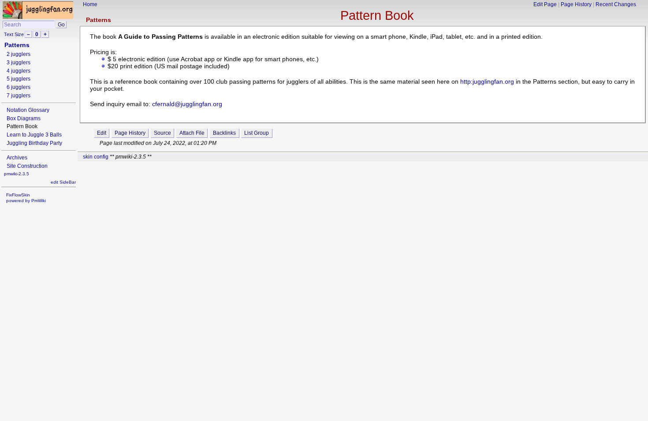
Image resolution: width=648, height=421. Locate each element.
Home (90, 4)
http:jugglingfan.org (487, 81)
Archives (17, 158)
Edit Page (545, 4)
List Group (256, 133)
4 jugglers (18, 71)
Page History (576, 4)
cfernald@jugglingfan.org (187, 103)
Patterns (98, 19)
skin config (95, 157)
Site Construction (27, 166)
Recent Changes (616, 4)
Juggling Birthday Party (34, 143)
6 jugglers (18, 87)
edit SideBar (63, 182)
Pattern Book (377, 15)
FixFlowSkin (18, 194)
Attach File (192, 133)
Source (162, 133)
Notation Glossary (28, 110)
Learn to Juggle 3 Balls (34, 135)
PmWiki (38, 200)
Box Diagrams (24, 118)
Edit (101, 133)
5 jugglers (18, 79)
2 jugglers (18, 54)
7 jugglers (18, 95)
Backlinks (224, 133)
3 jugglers (18, 62)
